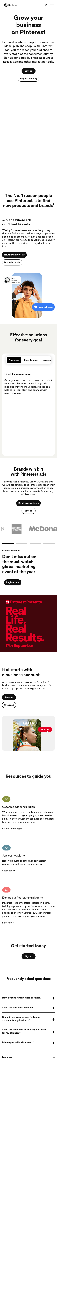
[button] (28, 529)
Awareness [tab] (14, 360)
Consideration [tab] (31, 360)
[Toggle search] (46, 5)
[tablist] (28, 360)
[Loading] (8, 543)
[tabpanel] (28, 406)
